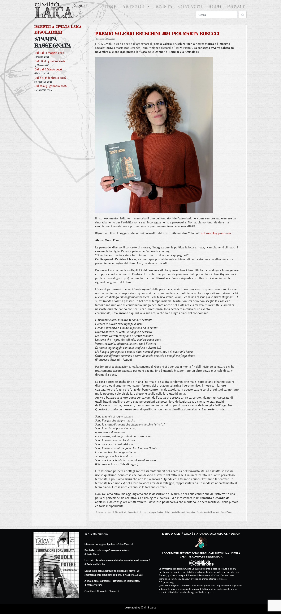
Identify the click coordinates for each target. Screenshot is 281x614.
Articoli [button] (134, 6)
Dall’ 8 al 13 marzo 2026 (49, 61)
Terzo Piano (226, 512)
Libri (167, 512)
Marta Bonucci (178, 512)
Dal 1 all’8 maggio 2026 (49, 53)
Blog (214, 6)
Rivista (163, 6)
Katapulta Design (228, 533)
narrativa (191, 512)
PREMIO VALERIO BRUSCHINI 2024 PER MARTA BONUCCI (157, 33)
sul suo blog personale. (216, 233)
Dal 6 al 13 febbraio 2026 (50, 78)
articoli (122, 512)
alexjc (112, 39)
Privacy (236, 6)
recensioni (133, 512)
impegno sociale (156, 512)
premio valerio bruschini (208, 512)
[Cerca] (243, 14)
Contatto (190, 6)
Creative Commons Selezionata (201, 556)
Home (110, 6)
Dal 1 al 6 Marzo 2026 (48, 69)
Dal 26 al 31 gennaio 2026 (50, 86)
